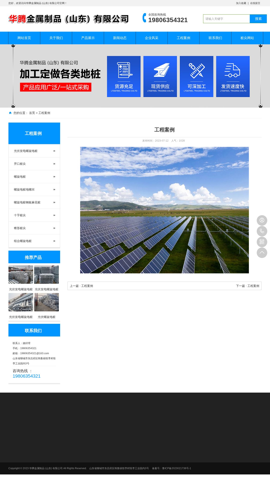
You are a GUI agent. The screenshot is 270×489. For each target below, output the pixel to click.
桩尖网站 (247, 38)
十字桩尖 (20, 215)
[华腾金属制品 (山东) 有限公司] (69, 19)
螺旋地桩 (20, 176)
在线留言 (255, 3)
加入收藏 (241, 3)
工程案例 (183, 38)
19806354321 (262, 231)
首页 (32, 113)
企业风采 (151, 38)
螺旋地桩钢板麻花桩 (27, 202)
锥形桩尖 (20, 228)
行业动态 (181, 447)
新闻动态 (120, 38)
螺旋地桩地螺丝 (24, 189)
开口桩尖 (20, 163)
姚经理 (262, 220)
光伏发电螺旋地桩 (26, 151)
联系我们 (215, 38)
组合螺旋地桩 (23, 241)
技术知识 (181, 453)
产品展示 (88, 38)
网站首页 (24, 38)
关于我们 (56, 38)
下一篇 (247, 286)
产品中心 (139, 440)
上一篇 (81, 286)
